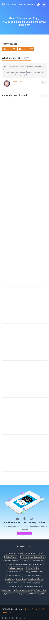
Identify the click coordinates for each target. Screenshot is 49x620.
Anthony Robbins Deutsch (33, 572)
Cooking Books (21, 594)
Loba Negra (22, 579)
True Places (14, 583)
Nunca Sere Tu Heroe (15, 553)
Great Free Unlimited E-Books (20, 4)
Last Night (7, 590)
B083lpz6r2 (35, 594)
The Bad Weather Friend (23, 590)
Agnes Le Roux (41, 590)
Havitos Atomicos (17, 568)
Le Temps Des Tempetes (32, 575)
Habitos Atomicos (11, 557)
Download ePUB (27, 49)
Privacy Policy (31, 609)
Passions (10, 564)
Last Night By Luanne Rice (33, 586)
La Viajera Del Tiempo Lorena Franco (30, 564)
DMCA (41, 609)
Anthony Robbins (14, 575)
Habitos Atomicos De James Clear (33, 557)
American (9, 594)
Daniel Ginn (17, 82)
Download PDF (10, 49)
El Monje (25, 561)
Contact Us (6, 612)
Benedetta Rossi (38, 561)
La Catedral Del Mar (36, 579)
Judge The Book (13, 586)
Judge (38, 583)
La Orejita (10, 579)
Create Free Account (24, 533)
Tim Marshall (26, 583)
